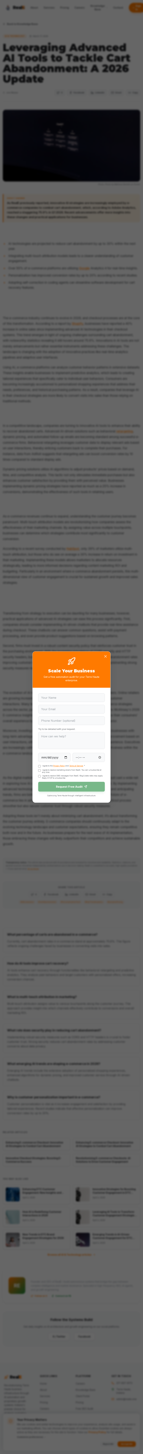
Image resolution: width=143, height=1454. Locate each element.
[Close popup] (105, 656)
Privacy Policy (59, 766)
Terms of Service (76, 766)
